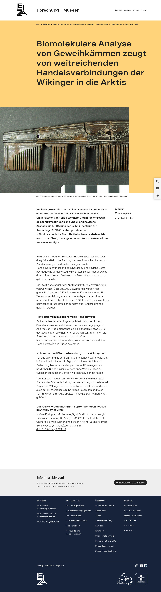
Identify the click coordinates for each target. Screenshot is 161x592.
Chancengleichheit (104, 536)
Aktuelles (46, 25)
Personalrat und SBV (105, 541)
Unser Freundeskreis (105, 551)
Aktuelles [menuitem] (127, 10)
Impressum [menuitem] (60, 566)
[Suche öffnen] (157, 181)
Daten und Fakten (133, 516)
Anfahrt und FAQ (103, 521)
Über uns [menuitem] (118, 10)
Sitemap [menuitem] (40, 566)
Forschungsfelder (75, 505)
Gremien (99, 531)
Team (98, 516)
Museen (41, 501)
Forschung (73, 501)
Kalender (128, 530)
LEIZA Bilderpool (132, 510)
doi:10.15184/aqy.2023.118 (51, 429)
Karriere (99, 526)
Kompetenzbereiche (76, 521)
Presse (128, 501)
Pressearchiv (130, 505)
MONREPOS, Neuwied (48, 522)
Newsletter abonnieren (132, 482)
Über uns (100, 501)
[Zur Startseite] (22, 9)
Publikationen (73, 526)
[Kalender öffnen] (157, 188)
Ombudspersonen (104, 546)
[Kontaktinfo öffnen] (157, 195)
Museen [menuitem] (71, 10)
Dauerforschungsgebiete (78, 510)
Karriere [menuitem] (136, 10)
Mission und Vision (104, 505)
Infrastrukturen (74, 516)
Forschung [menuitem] (48, 10)
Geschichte (101, 510)
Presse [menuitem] (143, 10)
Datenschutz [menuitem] (49, 566)
